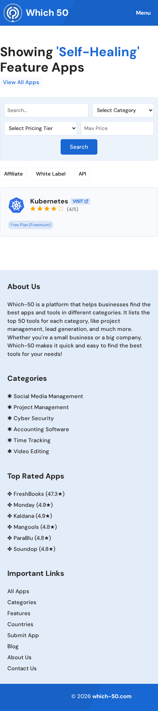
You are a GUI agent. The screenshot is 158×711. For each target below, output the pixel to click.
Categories (21, 602)
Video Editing (31, 451)
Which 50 (47, 13)
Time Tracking (32, 440)
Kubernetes (49, 201)
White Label (50, 173)
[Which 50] (13, 13)
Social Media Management (48, 396)
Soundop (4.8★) (34, 549)
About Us (19, 657)
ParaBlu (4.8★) (32, 538)
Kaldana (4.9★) (33, 516)
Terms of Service (49, 695)
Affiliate (13, 173)
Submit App (23, 635)
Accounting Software (41, 429)
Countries (20, 624)
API (82, 173)
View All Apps (21, 82)
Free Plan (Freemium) (31, 224)
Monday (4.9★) (33, 505)
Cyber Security (34, 418)
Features (18, 613)
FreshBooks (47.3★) (39, 494)
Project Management (41, 407)
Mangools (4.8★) (35, 527)
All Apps (18, 591)
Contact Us (22, 668)
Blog (13, 646)
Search (79, 147)
